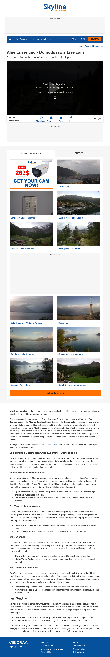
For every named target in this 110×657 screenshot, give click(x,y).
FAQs (75, 642)
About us (45, 642)
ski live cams (53, 444)
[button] (73, 39)
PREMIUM (95, 38)
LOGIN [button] (83, 39)
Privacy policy (79, 652)
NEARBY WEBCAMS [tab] (31, 153)
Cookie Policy (79, 648)
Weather (51, 121)
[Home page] (10, 39)
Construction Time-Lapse (52, 648)
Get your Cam (47, 645)
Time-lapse (41, 121)
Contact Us (46, 652)
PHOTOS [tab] (79, 153)
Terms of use (79, 645)
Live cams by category (41, 39)
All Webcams (55, 393)
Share (71, 121)
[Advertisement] (55, 27)
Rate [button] (61, 121)
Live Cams (20, 39)
